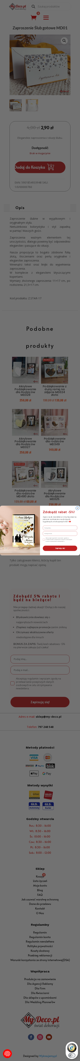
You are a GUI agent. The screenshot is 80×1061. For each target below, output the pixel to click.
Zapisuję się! (60, 548)
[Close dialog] (77, 508)
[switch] (71, 1055)
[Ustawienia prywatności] (7, 1053)
